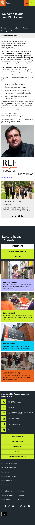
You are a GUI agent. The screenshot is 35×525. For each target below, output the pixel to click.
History (4, 31)
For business (5, 472)
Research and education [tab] (17, 251)
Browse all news (6, 177)
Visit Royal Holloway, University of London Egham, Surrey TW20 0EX (20, 413)
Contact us (11, 407)
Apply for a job (17, 436)
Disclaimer (21, 491)
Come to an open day (14, 418)
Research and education (10, 28)
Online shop (17, 446)
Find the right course (14, 424)
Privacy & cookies (6, 491)
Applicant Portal (17, 441)
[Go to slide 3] (19, 216)
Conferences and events (17, 456)
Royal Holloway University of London (5, 3)
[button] (5, 506)
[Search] (32, 3)
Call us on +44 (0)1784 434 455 (14, 401)
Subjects (26, 28)
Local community (6, 480)
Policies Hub (21, 499)
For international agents (8, 476)
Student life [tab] (17, 246)
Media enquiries (6, 485)
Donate (10, 430)
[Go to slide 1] (12, 216)
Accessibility (21, 495)
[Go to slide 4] (22, 216)
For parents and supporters (9, 463)
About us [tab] (17, 256)
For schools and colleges (8, 467)
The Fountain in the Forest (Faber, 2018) (16, 54)
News (13, 31)
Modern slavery (6, 499)
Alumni (17, 451)
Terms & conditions (7, 495)
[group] (17, 199)
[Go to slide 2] (15, 216)
